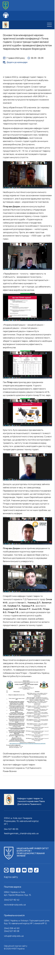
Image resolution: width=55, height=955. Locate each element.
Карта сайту (11, 877)
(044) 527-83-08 (11, 931)
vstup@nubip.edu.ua (13, 935)
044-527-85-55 (11, 829)
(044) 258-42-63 (11, 928)
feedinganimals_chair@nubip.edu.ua (21, 833)
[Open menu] (49, 25)
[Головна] (6, 6)
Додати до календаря (17, 62)
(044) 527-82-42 (11, 899)
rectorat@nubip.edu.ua (15, 904)
